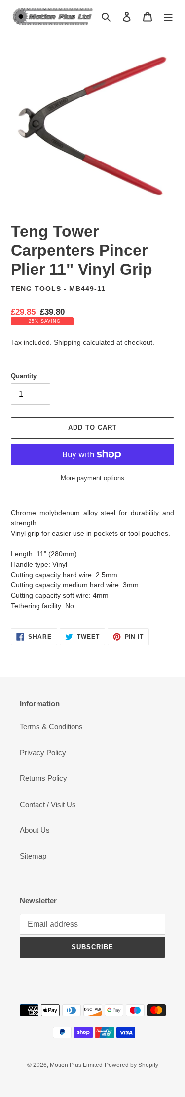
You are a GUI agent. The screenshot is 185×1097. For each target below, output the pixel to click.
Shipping (67, 342)
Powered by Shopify (131, 1065)
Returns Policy (43, 778)
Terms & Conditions (51, 726)
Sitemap (33, 856)
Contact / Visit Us (48, 804)
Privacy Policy (43, 752)
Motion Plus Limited (76, 1065)
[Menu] (168, 16)
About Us (35, 830)
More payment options (92, 478)
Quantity (24, 376)
